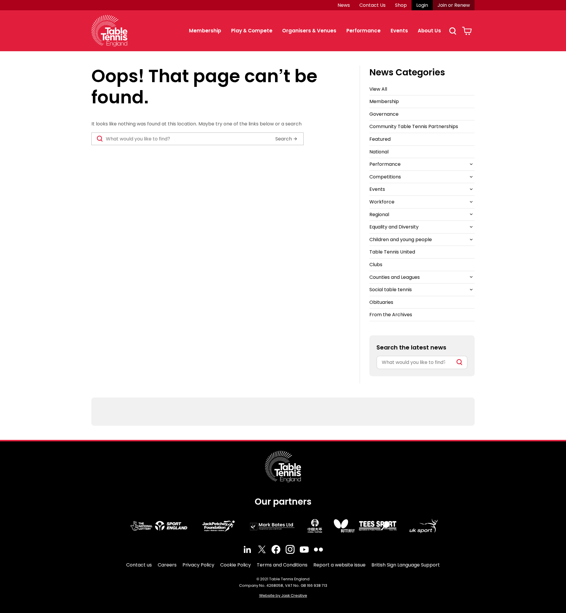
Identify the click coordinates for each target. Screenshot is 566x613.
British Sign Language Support (405, 564)
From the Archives (390, 314)
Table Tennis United (392, 251)
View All (378, 89)
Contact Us (372, 5)
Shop (401, 5)
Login (422, 5)
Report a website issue (339, 564)
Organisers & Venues (309, 30)
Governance (384, 114)
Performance (363, 30)
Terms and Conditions (282, 564)
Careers (167, 564)
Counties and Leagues (394, 277)
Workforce (381, 201)
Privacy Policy (198, 564)
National (379, 151)
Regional (379, 214)
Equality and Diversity (394, 226)
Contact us (139, 564)
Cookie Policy (235, 564)
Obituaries (381, 302)
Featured (380, 139)
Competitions (385, 176)
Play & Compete (251, 30)
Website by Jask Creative (283, 595)
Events (399, 30)
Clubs (375, 264)
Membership (205, 30)
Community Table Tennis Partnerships (413, 126)
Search (452, 30)
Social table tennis (390, 289)
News (344, 5)
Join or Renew (453, 5)
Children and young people (400, 239)
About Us (429, 30)
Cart (467, 31)
